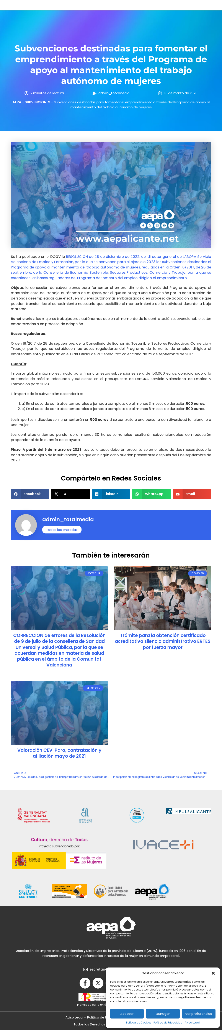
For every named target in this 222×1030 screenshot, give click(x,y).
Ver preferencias (198, 1013)
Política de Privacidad (168, 1022)
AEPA (17, 102)
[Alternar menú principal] (12, 5)
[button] (213, 973)
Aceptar (127, 1013)
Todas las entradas (62, 529)
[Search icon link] (208, 5)
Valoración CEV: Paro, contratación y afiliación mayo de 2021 (59, 753)
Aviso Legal (192, 1022)
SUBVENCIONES (37, 102)
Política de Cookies (138, 1022)
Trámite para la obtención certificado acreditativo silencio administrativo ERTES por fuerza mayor (163, 641)
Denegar (163, 1013)
